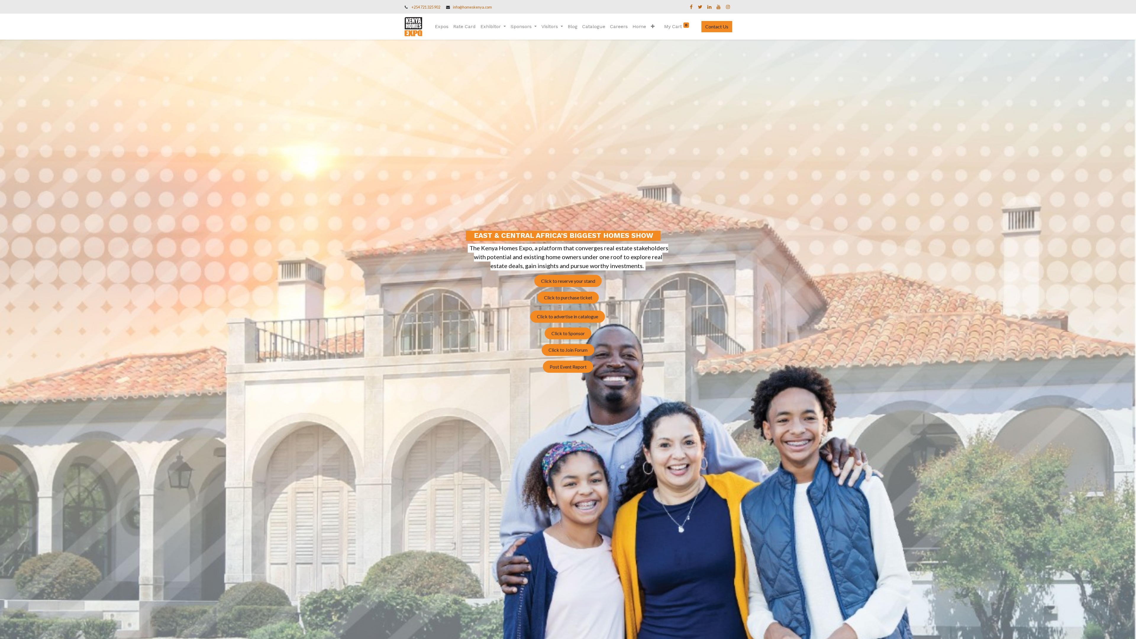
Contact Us (716, 26)
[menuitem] (442, 27)
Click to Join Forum (568, 350)
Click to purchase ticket (568, 297)
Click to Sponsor (568, 333)
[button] (652, 27)
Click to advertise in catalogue (567, 316)
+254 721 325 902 (426, 7)
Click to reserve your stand (568, 281)
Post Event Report (568, 366)
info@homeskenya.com (472, 7)
